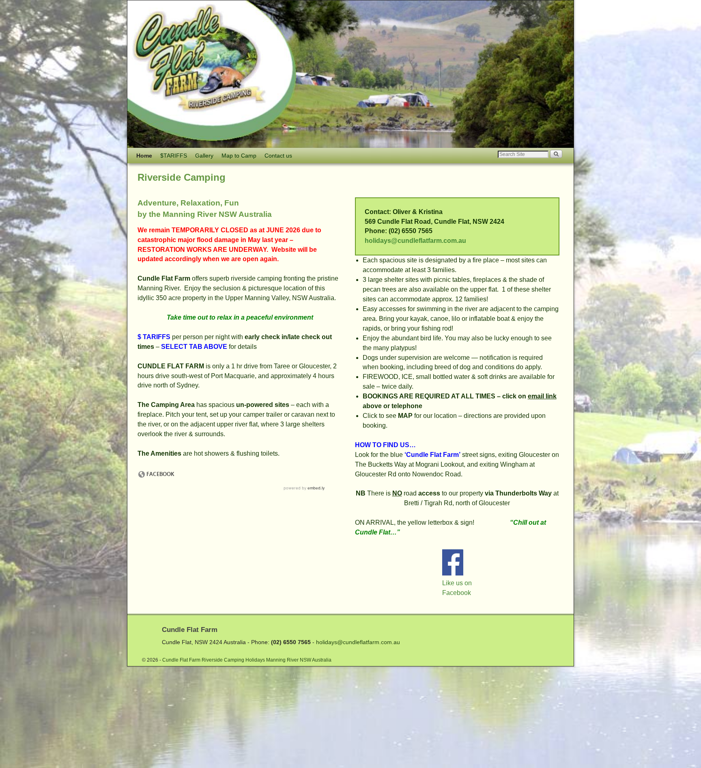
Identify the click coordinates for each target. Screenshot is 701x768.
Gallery (204, 155)
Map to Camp (238, 155)
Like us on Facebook (457, 588)
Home (144, 155)
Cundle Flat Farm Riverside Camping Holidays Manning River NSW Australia (246, 660)
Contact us (278, 155)
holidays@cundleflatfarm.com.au (415, 240)
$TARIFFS (173, 155)
